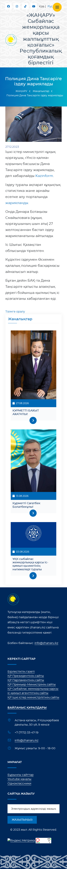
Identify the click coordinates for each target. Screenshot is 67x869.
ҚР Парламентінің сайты (26, 680)
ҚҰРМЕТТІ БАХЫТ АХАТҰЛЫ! (26, 412)
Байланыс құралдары (27, 707)
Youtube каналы (19, 779)
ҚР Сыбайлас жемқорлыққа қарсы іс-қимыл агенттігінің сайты (33, 691)
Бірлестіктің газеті (21, 671)
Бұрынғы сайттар (21, 774)
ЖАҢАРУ (21, 91)
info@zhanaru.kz (46, 643)
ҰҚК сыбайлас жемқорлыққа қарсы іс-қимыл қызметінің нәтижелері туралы (30, 564)
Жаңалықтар (41, 91)
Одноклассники (19, 783)
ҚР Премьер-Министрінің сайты (32, 684)
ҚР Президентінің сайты (26, 675)
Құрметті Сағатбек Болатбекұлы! (26, 505)
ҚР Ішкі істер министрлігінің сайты (33, 697)
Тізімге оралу (15, 311)
